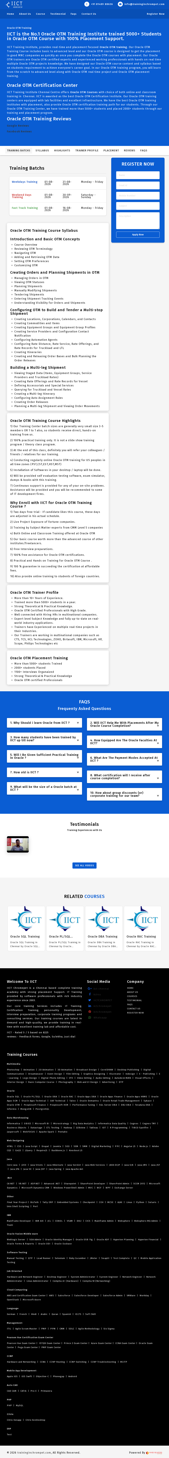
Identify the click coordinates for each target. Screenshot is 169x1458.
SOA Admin (35, 1239)
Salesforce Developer (87, 1295)
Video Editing (84, 1078)
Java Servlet (74, 1165)
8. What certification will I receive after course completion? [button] (120, 777)
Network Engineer (132, 1277)
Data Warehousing (18, 1117)
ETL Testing (53, 1127)
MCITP (123, 1362)
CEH (101, 1202)
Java (9, 1159)
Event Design (55, 1074)
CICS (88, 1221)
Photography (66, 1082)
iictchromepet (102, 1006)
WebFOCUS (29, 1132)
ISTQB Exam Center (49, 1343)
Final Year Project (17, 1202)
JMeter (93, 1258)
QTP (30, 1258)
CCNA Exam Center (125, 1343)
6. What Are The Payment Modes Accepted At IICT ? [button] (124, 759)
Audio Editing (103, 1078)
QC (135, 1258)
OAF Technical (57, 1100)
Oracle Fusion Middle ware (22, 1234)
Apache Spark (46, 1132)
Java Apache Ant (74, 1169)
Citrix (10, 1414)
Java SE (27, 1169)
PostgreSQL (42, 1109)
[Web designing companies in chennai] (154, 1452)
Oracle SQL (13, 1096)
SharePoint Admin (119, 1183)
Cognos (134, 1123)
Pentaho (62, 1132)
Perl (35, 1206)
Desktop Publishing (128, 1069)
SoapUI (105, 1258)
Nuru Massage (69, 1440)
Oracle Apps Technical (34, 1100)
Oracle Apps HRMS (137, 1096)
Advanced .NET (52, 1183)
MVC (91, 1187)
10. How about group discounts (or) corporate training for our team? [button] (116, 794)
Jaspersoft (13, 1132)
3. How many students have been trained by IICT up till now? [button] (43, 739)
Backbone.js (58, 1150)
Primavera (46, 1391)
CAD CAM (12, 1391)
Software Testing (17, 1252)
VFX (71, 1078)
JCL (49, 1221)
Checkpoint (89, 1202)
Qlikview (80, 1127)
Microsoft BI (42, 1123)
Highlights (62, 150)
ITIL (9, 1328)
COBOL (59, 1221)
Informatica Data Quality (112, 1123)
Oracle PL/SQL (32, 1096)
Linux (129, 1202)
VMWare (131, 1295)
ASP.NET (35, 1183)
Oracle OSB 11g (84, 1239)
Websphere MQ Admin (146, 1221)
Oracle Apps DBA (87, 1096)
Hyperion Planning (123, 1239)
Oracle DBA (51, 1096)
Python (140, 1202)
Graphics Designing (94, 1074)
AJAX (120, 1202)
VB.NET (22, 1183)
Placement (111, 150)
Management (14, 1323)
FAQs (143, 150)
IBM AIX (39, 1221)
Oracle (11, 1091)
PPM (53, 1328)
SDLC (71, 1328)
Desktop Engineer (57, 1277)
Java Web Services (95, 1165)
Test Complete (121, 1258)
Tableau (94, 1127)
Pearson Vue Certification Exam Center (30, 1337)
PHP (9, 1399)
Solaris (152, 1202)
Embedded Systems (68, 1202)
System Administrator (83, 1277)
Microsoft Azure (31, 1299)
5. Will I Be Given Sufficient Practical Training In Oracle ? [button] (44, 756)
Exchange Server (123, 1187)
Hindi (33, 1314)
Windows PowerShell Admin (69, 1187)
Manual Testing (16, 1258)
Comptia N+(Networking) (96, 1281)
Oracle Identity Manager (58, 1239)
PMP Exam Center (51, 1347)
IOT (104, 1127)
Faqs (74, 13)
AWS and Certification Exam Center (26, 1295)
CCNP (10, 1356)
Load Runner (43, 1258)
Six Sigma (109, 1328)
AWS (51, 1295)
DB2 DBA (126, 1105)
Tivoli (10, 1225)
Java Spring (55, 1169)
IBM (9, 1215)
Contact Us (89, 13)
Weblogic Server (16, 1239)
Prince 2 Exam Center (75, 1343)
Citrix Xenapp (14, 1420)
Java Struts (37, 1165)
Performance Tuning (84, 1105)
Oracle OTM (13, 1105)
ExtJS (18, 1150)
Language (13, 1308)
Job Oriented (14, 1271)
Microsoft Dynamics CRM (35, 1187)
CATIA (23, 1391)
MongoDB (26, 1109)
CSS (19, 1146)
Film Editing (72, 1074)
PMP (44, 1328)
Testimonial (58, 13)
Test (9, 1434)
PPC (117, 1146)
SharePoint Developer (93, 1183)
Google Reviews (18, 125)
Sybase (147, 1100)
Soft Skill (90, 1314)
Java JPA (15, 1169)
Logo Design (30, 1078)
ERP (9, 1428)
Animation (29, 1069)
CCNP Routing (57, 1362)
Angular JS (129, 1146)
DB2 (79, 1221)
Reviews (129, 150)
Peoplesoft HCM (59, 1105)
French (23, 1314)
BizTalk (34, 1202)
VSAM (70, 1221)
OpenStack (13, 1299)
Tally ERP (48, 1202)
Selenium (60, 1258)
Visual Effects (143, 1078)
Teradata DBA (142, 1105)
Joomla (57, 1146)
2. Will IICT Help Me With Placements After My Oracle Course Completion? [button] (124, 724)
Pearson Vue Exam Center (21, 1343)
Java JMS (142, 1165)
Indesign (130, 1074)
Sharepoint (70, 1183)
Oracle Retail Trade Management (121, 1100)
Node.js (144, 1146)
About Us (25, 13)
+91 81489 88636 (101, 4)
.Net (9, 1178)
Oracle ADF (103, 1239)
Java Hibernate (55, 1165)
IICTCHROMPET (102, 1000)
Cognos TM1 (149, 1123)
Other (10, 1196)
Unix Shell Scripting (18, 1206)
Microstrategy (61, 1123)
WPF (108, 1187)
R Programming (118, 1127)
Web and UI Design (88, 1082)
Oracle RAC (67, 1096)
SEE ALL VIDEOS (84, 865)
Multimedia (13, 1064)
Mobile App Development (21, 1370)
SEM (76, 1146)
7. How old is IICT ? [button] (24, 772)
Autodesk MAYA (123, 1078)
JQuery (28, 1150)
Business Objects (17, 1127)
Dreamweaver (36, 1074)
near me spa (14, 1440)
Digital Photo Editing (53, 1078)
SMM (85, 1146)
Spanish (67, 1314)
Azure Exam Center (101, 1343)
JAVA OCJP (115, 1165)
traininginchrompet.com (34, 1452)
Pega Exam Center (27, 1347)
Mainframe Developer (19, 1221)
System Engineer (109, 1277)
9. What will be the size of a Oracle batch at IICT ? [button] (43, 788)
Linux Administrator (37, 1281)
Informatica (14, 1123)
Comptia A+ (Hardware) (65, 1281)
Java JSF (155, 1165)
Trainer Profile (87, 150)
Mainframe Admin (104, 1221)
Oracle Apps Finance (111, 1096)
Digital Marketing (101, 1146)
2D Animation (46, 1069)
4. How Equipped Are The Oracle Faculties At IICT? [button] (123, 742)
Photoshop (13, 1069)
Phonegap (58, 1376)
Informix (12, 1109)
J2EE (24, 1165)
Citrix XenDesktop (35, 1420)
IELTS (78, 1314)
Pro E (33, 1391)
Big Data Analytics (83, 1123)
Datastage (36, 1127)
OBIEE (27, 1123)
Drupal (45, 1146)
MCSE (110, 1202)
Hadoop (68, 1127)
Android (72, 1376)
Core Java (12, 1165)
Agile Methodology (89, 1328)
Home (10, 13)
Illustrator (115, 1074)
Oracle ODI (44, 1243)
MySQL (19, 1405)
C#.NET (11, 1183)
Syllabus (42, 150)
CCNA (42, 1362)
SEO (67, 1146)
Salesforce (64, 1295)
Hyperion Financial (148, 1239)
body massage (31, 1440)
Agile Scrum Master (26, 1328)
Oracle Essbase (63, 1243)
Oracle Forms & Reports (21, 1243)
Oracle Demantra (89, 1100)
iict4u (97, 994)
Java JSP (40, 1169)
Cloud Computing (17, 1289)
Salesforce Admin (112, 1295)
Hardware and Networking (21, 1362)
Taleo (72, 1100)
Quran (55, 1314)
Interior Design (16, 1082)
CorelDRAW (107, 1069)
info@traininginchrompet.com (144, 4)
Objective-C (42, 1376)
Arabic (44, 1314)
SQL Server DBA (108, 1105)
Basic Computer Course (41, 1082)
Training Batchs (19, 150)
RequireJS (42, 1150)
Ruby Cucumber (77, 1258)
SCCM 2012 (139, 1183)
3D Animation (65, 1069)
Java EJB (129, 1165)
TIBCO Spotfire (140, 1127)
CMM (62, 1328)
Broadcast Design (86, 1069)
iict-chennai (101, 988)
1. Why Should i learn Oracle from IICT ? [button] (40, 722)
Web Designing (15, 1140)
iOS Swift (27, 1376)
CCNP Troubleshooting (103, 1362)
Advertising (108, 1082)
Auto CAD (12, 1385)
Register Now (156, 13)
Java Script (31, 1146)
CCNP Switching (77, 1362)
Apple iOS (12, 1376)
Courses (132, 996)
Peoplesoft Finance (35, 1105)
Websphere (124, 1221)
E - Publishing (147, 1074)
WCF (99, 1187)
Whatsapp (100, 1017)
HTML (10, 1146)
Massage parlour (50, 1440)
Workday (144, 1295)
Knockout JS (75, 1150)
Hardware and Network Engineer (25, 1277)
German (11, 1314)
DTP (120, 1082)
